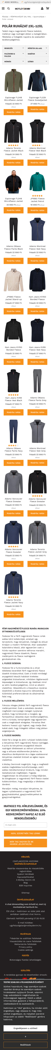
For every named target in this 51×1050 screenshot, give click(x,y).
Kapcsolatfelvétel (25, 877)
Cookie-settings (25, 950)
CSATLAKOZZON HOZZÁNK (25, 861)
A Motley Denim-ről (25, 880)
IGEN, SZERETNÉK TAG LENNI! (25, 833)
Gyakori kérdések (25, 874)
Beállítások (25, 1045)
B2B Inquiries (25, 885)
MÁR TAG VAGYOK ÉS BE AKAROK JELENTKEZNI (21, 843)
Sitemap (26, 893)
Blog (25, 883)
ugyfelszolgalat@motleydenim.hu (25, 925)
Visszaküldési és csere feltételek (25, 941)
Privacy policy (25, 947)
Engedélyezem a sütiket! (25, 1028)
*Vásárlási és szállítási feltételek (25, 938)
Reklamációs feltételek (25, 944)
